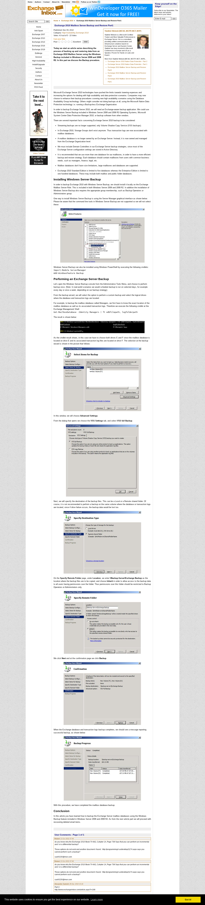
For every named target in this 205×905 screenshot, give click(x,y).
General (38, 57)
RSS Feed (38, 87)
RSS (74, 2)
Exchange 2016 (38, 46)
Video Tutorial (38, 153)
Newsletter (66, 2)
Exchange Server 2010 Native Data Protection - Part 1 (127, 64)
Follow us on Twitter (89, 2)
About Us (55, 2)
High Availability (38, 61)
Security (38, 68)
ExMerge (38, 53)
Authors (38, 2)
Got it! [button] (188, 899)
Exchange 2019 (38, 49)
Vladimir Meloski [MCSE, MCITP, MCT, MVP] (123, 31)
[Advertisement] (166, 67)
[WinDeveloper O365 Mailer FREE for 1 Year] (109, 17)
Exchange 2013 (38, 42)
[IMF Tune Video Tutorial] (39, 151)
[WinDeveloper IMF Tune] (39, 135)
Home (30, 2)
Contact (46, 2)
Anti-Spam (38, 31)
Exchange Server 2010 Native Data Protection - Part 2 (127, 61)
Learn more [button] (97, 899)
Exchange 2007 (38, 34)
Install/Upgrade (38, 64)
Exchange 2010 (38, 38)
